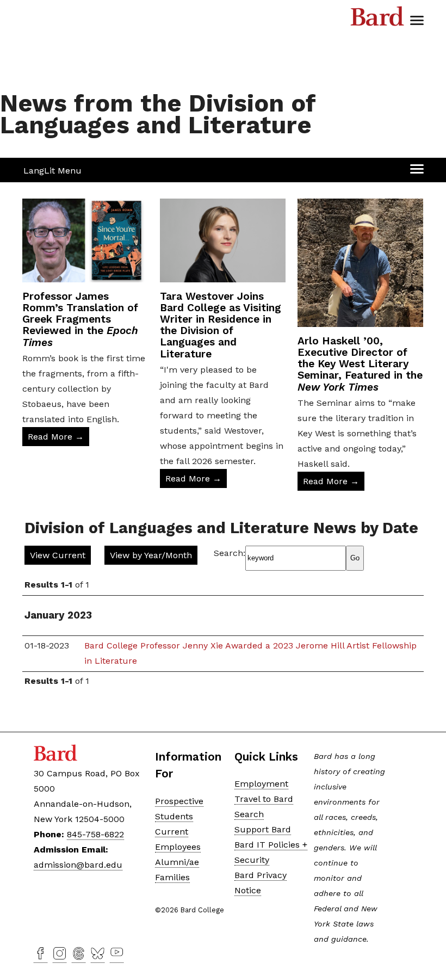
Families (172, 877)
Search (249, 814)
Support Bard (262, 829)
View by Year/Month (151, 555)
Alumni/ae (177, 862)
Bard (377, 19)
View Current (57, 555)
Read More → (56, 436)
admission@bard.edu (78, 865)
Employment (261, 784)
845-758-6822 (95, 834)
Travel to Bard (263, 799)
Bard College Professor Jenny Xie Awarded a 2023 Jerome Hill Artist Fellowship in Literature (250, 653)
